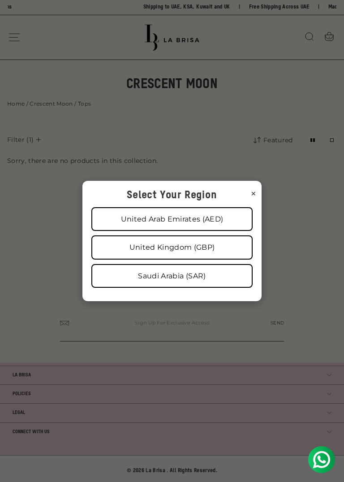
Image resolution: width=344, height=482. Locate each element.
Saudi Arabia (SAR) (172, 276)
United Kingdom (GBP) (172, 247)
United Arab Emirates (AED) (172, 219)
